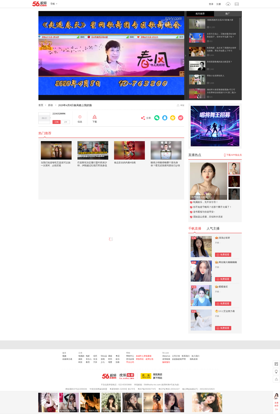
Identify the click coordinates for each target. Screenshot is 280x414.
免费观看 (224, 254)
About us (166, 356)
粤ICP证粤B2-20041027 (169, 389)
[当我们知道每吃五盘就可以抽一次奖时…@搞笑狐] (56, 150)
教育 (88, 362)
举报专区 (140, 359)
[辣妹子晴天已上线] (208, 164)
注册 (218, 4)
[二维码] (276, 364)
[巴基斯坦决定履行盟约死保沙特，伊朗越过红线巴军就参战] (92, 150)
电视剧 (81, 356)
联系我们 (186, 356)
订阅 (56, 122)
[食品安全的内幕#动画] (129, 150)
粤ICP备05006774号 (147, 389)
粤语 (118, 356)
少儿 (103, 362)
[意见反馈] (276, 379)
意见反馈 (130, 359)
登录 (211, 4)
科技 (80, 362)
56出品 (104, 356)
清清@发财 (224, 238)
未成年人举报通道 (144, 356)
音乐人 (89, 359)
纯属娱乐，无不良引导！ (205, 202)
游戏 (103, 359)
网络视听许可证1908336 (76, 389)
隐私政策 (194, 359)
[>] (228, 4)
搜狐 (152, 376)
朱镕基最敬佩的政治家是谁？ (219, 62)
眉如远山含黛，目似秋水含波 (208, 217)
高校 (110, 356)
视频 (64, 356)
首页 (40, 105)
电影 (88, 356)
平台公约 (130, 362)
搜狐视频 (128, 376)
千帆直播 (194, 228)
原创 (50, 105)
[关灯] (276, 371)
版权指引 (166, 362)
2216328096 (58, 113)
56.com (39, 4)
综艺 (95, 356)
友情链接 (166, 359)
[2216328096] (44, 118)
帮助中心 (130, 356)
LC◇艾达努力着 (227, 311)
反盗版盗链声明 (179, 359)
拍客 (118, 362)
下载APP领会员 (234, 155)
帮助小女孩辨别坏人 (215, 76)
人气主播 (213, 228)
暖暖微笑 (223, 287)
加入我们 (195, 356)
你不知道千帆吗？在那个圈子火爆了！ (212, 207)
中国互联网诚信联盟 (98, 389)
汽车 (95, 362)
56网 (109, 376)
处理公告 (149, 359)
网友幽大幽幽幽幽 (228, 262)
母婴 (110, 362)
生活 (95, 359)
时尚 (110, 359)
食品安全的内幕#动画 (125, 162)
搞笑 (80, 359)
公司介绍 (176, 356)
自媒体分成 (67, 359)
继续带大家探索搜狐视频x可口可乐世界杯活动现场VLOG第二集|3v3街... (221, 92)
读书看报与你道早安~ (204, 212)
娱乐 (118, 359)
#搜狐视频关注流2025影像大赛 (220, 20)
